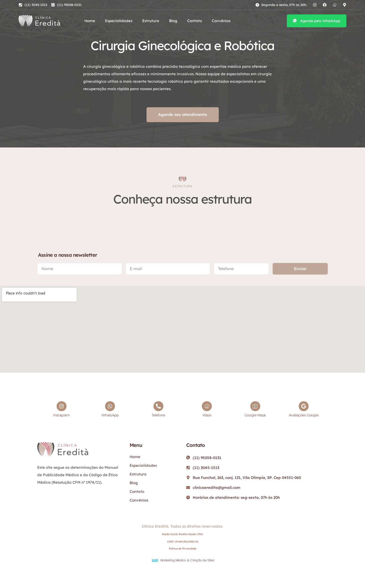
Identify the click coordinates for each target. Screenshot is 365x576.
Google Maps (255, 415)
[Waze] (334, 5)
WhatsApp (110, 415)
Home (89, 20)
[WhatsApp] (110, 406)
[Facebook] (325, 5)
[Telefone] (158, 406)
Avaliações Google (303, 415)
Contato (194, 20)
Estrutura (150, 20)
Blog (173, 20)
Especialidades (118, 20)
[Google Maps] (255, 406)
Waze (206, 415)
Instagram (61, 415)
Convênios (221, 20)
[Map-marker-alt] (344, 5)
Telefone (158, 415)
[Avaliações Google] (304, 406)
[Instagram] (315, 5)
